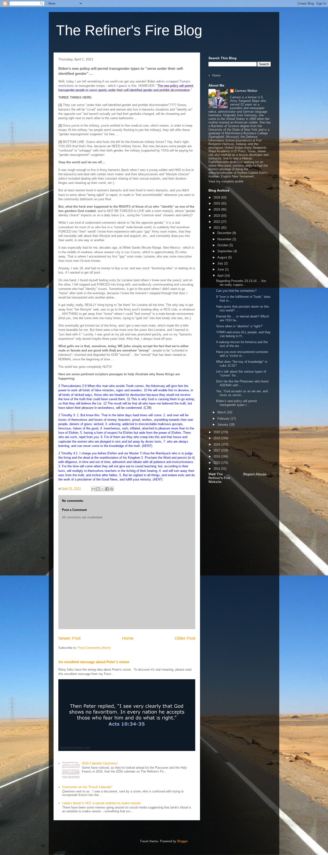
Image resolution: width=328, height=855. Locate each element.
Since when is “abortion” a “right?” (239, 326)
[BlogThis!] (98, 488)
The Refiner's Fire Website (219, 478)
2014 (217, 468)
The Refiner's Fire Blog (129, 30)
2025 (217, 203)
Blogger (182, 841)
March (222, 412)
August (222, 257)
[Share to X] (102, 488)
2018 (217, 444)
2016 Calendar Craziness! (100, 763)
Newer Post (69, 638)
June (221, 269)
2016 (217, 456)
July (220, 263)
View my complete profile (225, 181)
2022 (217, 221)
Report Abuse (254, 474)
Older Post (185, 638)
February (224, 418)
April (221, 275)
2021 (217, 227)
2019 (217, 438)
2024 (217, 209)
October (223, 245)
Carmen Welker (246, 91)
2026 (217, 197)
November (224, 239)
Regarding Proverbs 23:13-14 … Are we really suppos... (241, 283)
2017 (217, 450)
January (223, 424)
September (225, 251)
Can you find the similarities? (236, 291)
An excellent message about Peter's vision (93, 662)
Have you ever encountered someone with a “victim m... (242, 353)
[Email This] (93, 488)
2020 (217, 432)
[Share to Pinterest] (111, 488)
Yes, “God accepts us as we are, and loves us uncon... (242, 393)
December (224, 233)
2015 (217, 462)
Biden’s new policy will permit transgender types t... (236, 403)
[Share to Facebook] (107, 488)
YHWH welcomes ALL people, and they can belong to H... (243, 334)
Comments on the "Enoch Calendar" (87, 787)
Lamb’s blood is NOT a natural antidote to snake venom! (101, 803)
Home (128, 638)
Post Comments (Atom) (94, 648)
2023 (217, 215)
